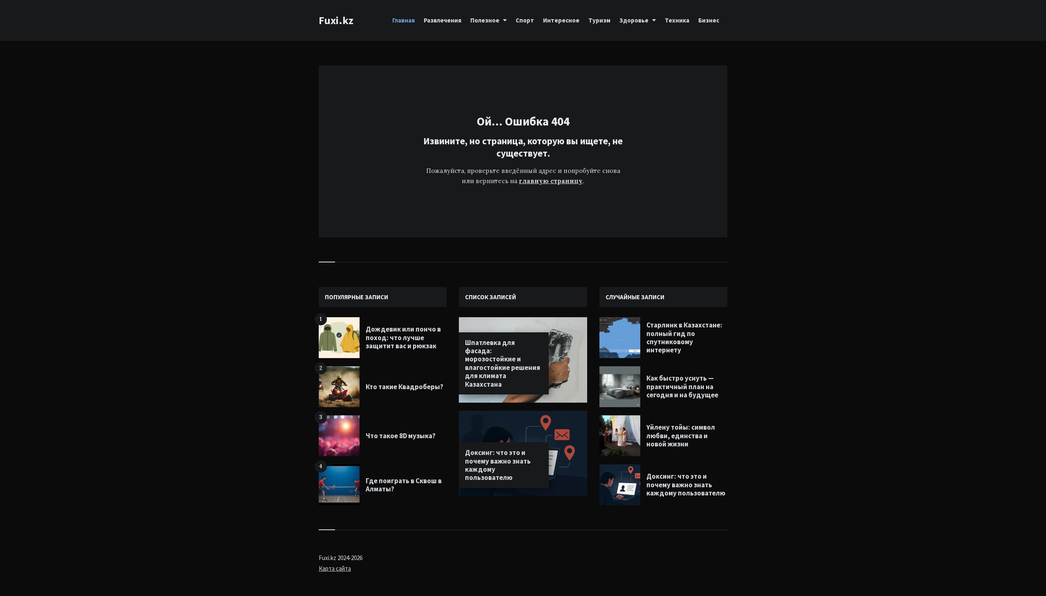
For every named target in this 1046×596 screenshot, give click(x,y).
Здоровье (633, 20)
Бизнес (708, 20)
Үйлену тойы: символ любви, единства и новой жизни (680, 435)
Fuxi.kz (336, 20)
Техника (677, 20)
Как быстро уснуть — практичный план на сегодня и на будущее (682, 386)
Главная (403, 20)
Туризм (599, 20)
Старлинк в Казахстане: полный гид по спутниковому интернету (684, 337)
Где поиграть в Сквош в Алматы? (404, 484)
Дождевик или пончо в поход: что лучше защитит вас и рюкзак (403, 337)
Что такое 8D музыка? (401, 435)
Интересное (561, 20)
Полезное (484, 20)
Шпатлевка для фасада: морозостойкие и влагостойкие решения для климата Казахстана (502, 363)
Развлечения (442, 20)
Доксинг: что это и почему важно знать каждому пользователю (498, 465)
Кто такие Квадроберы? (404, 386)
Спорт (525, 20)
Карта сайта (335, 568)
